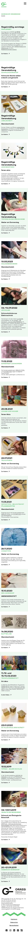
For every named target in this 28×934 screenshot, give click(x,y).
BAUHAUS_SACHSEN (7, 874)
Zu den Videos (5, 695)
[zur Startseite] (3, 4)
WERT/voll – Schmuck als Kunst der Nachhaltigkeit (11, 824)
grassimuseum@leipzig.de (13, 904)
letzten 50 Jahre (6, 82)
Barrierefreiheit (14, 925)
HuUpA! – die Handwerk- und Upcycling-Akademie (11, 321)
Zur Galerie (4, 53)
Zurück (3, 15)
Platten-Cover (16, 640)
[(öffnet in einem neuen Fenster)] (14, 891)
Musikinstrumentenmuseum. (9, 49)
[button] (25, 3)
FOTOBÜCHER (8, 371)
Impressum (14, 919)
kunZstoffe (20, 319)
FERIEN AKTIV (5, 686)
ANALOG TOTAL (20, 370)
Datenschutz (14, 922)
